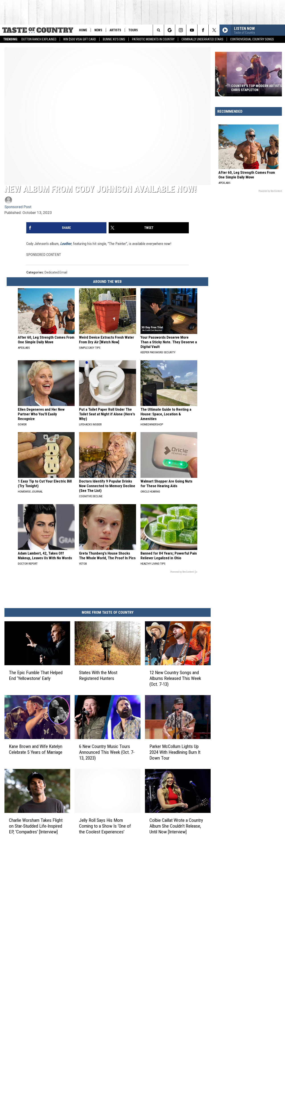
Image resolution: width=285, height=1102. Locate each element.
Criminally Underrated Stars (202, 39)
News (98, 30)
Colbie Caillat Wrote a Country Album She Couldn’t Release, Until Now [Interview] (176, 826)
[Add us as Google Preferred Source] (169, 30)
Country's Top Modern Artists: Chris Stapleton (245, 88)
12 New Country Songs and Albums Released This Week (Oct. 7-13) (175, 678)
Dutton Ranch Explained (38, 39)
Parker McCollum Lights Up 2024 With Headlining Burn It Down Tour (174, 752)
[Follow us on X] (214, 30)
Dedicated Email (56, 272)
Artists (115, 30)
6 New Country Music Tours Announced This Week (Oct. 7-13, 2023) (106, 752)
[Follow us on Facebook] (202, 30)
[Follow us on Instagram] (180, 30)
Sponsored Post (17, 207)
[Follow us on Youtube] (191, 30)
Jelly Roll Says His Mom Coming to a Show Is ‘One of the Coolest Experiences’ (105, 826)
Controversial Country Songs (252, 39)
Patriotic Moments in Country (153, 39)
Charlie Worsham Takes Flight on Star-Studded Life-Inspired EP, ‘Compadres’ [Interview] (36, 826)
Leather (65, 243)
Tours (133, 30)
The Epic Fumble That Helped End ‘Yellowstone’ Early (36, 675)
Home (83, 30)
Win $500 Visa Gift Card (79, 39)
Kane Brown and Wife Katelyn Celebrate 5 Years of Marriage (35, 749)
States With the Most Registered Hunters (98, 675)
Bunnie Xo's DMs (114, 39)
